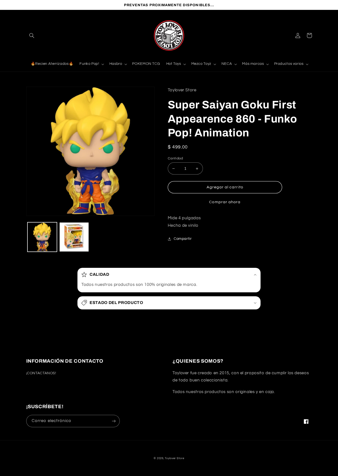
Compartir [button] (183, 239)
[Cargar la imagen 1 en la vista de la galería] (42, 237)
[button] (32, 35)
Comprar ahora (225, 202)
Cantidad (175, 158)
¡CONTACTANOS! (41, 373)
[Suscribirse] (113, 421)
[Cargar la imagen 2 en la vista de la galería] (74, 237)
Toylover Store (174, 458)
